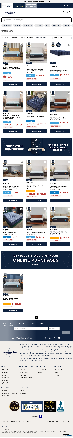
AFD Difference (59, 369)
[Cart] (70, 12)
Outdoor (66, 25)
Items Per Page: (58, 37)
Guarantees (23, 370)
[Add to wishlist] (21, 44)
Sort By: (31, 37)
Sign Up (66, 332)
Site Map (57, 421)
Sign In (22, 390)
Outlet (4, 378)
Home (2, 33)
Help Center (23, 375)
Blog (3, 396)
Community (58, 374)
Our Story (57, 370)
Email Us (40, 370)
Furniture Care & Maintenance (10, 393)
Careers (57, 375)
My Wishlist (23, 393)
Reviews (40, 372)
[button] (2, 12)
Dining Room (28, 25)
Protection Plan (24, 372)
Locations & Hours (42, 369)
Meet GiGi (57, 372)
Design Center (6, 392)
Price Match (5, 395)
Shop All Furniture (7, 383)
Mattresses (8, 33)
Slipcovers (39, 25)
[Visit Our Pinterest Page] (58, 338)
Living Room (7, 25)
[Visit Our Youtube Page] (50, 338)
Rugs (47, 25)
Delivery (4, 390)
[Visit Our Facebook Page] (45, 338)
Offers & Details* (65, 421)
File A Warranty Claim (26, 377)
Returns (22, 374)
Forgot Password (24, 392)
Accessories (56, 25)
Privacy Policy (50, 421)
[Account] (67, 12)
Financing (22, 369)
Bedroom (17, 25)
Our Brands (5, 382)
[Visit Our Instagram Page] (54, 338)
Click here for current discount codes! (36, 1)
